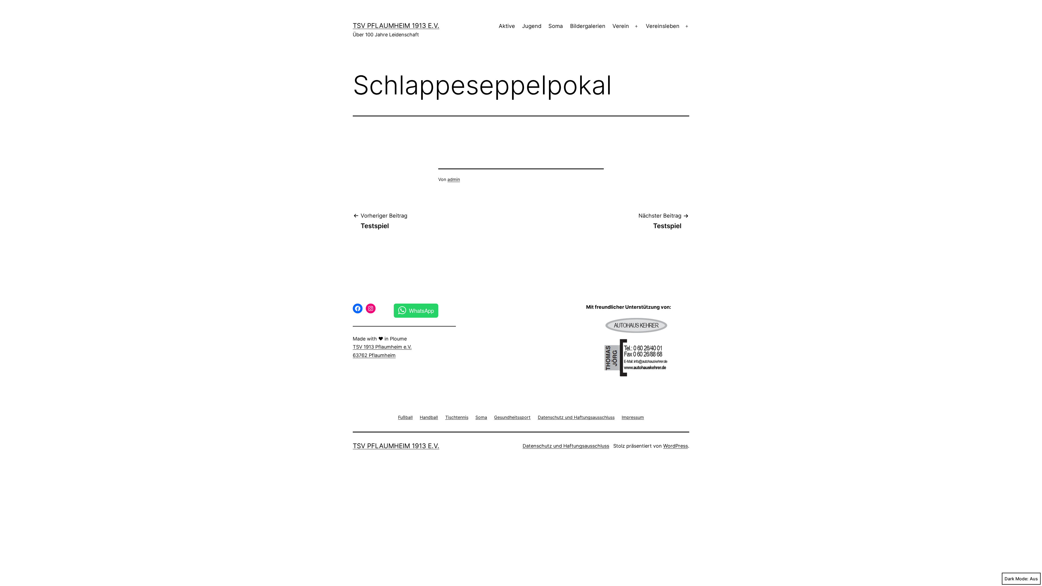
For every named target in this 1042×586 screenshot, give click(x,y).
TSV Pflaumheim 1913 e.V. (396, 26)
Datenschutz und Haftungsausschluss (566, 446)
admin (453, 179)
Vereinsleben (662, 26)
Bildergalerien (587, 26)
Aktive (507, 26)
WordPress (675, 446)
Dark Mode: (1016, 578)
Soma (555, 26)
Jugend (531, 26)
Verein (620, 26)
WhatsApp (421, 310)
